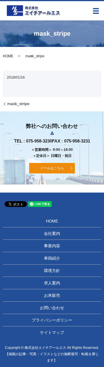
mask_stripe (18, 103)
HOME (8, 56)
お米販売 (52, 295)
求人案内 (52, 283)
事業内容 (52, 246)
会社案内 (52, 233)
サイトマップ (52, 332)
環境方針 (52, 270)
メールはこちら (52, 168)
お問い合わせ (52, 307)
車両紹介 (52, 258)
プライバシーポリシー (52, 320)
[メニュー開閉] (96, 11)
